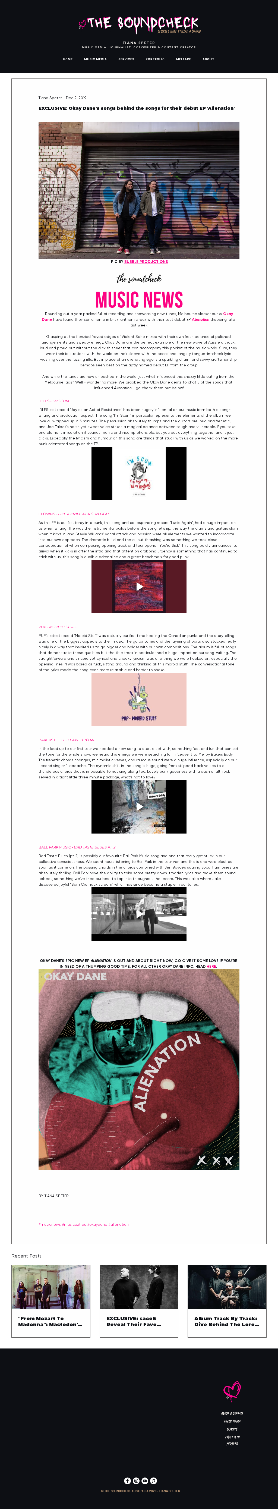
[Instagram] (136, 1480)
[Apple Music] (153, 1480)
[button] (140, 1491)
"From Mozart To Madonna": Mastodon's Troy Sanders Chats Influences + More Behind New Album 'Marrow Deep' (49, 1322)
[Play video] (139, 473)
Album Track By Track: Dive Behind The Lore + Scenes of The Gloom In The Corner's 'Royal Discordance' (226, 1322)
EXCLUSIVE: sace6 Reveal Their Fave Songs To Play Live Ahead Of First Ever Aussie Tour (133, 1322)
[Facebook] (127, 1480)
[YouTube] (144, 1480)
